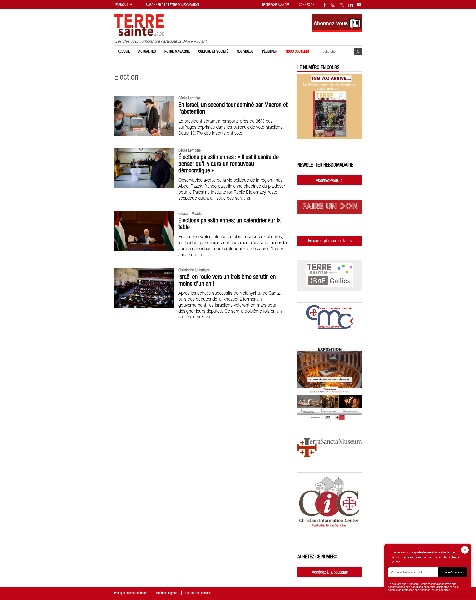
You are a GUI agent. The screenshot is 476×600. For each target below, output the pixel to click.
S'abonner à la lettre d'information (172, 5)
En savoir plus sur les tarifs (330, 240)
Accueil (124, 51)
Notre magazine (177, 51)
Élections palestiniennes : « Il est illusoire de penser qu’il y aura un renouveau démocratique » (228, 163)
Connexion (307, 5)
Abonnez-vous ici (330, 180)
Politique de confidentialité (130, 593)
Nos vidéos (245, 51)
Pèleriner (269, 51)
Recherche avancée (275, 5)
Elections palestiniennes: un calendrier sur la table (229, 223)
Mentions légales (166, 593)
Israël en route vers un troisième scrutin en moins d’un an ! (227, 280)
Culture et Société (213, 51)
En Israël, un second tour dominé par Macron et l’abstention (232, 108)
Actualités (147, 51)
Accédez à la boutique (330, 572)
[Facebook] (324, 5)
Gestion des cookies (198, 593)
